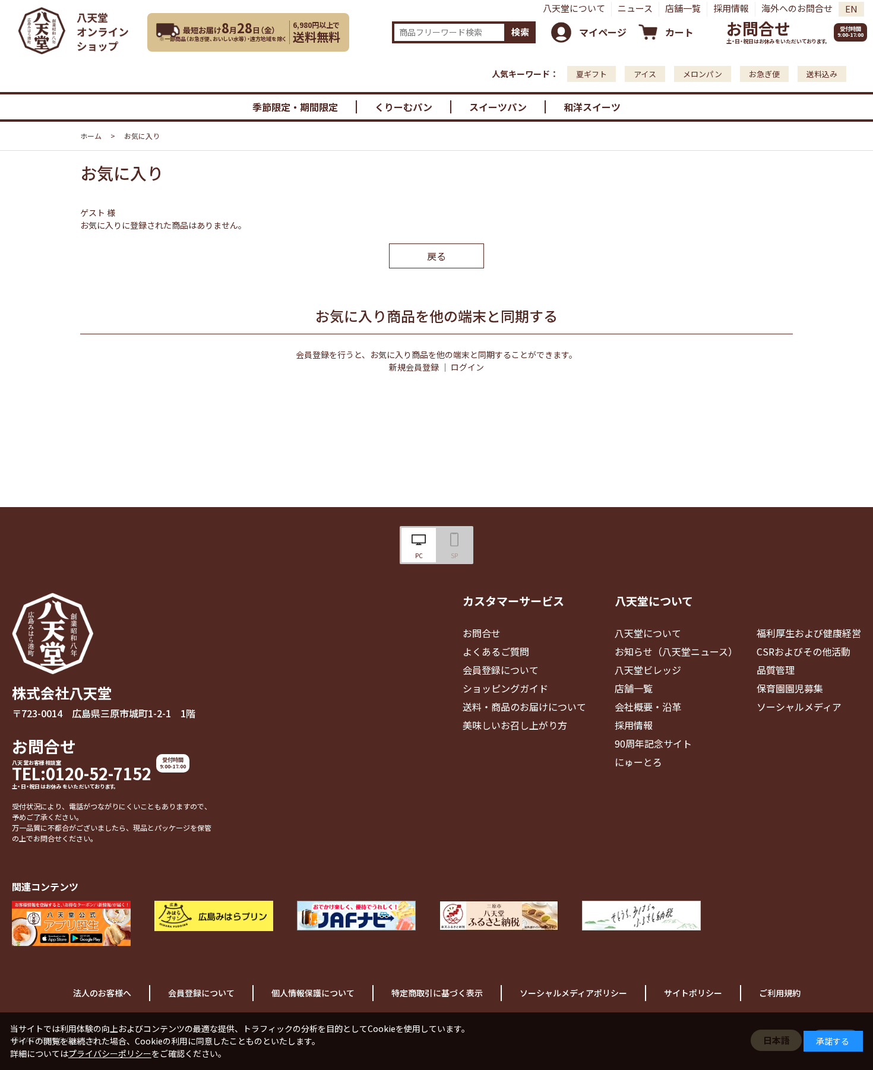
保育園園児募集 (790, 688)
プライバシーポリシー (109, 1053)
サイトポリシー (693, 993)
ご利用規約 (780, 993)
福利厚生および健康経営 (809, 633)
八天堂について (574, 8)
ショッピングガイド (505, 688)
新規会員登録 (414, 367)
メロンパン (702, 74)
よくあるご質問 (496, 651)
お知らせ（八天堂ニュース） (676, 651)
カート (679, 32)
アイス (645, 74)
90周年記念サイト (653, 743)
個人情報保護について (313, 993)
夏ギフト (591, 74)
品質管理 (776, 670)
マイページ (603, 32)
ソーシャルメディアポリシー (573, 993)
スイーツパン (498, 106)
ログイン (467, 367)
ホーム (91, 136)
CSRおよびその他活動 (803, 651)
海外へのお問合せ (797, 8)
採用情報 (731, 8)
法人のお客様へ (102, 993)
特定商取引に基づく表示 (437, 993)
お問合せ (758, 28)
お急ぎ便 (764, 74)
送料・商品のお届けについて (524, 706)
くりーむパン (403, 106)
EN (851, 8)
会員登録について (501, 670)
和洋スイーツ (592, 106)
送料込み (821, 74)
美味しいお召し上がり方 (515, 725)
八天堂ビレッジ (648, 670)
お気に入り (142, 136)
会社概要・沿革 (648, 706)
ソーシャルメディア (799, 706)
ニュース (635, 8)
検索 (520, 32)
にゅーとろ (638, 762)
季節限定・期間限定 (295, 106)
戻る (436, 256)
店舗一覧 (683, 8)
